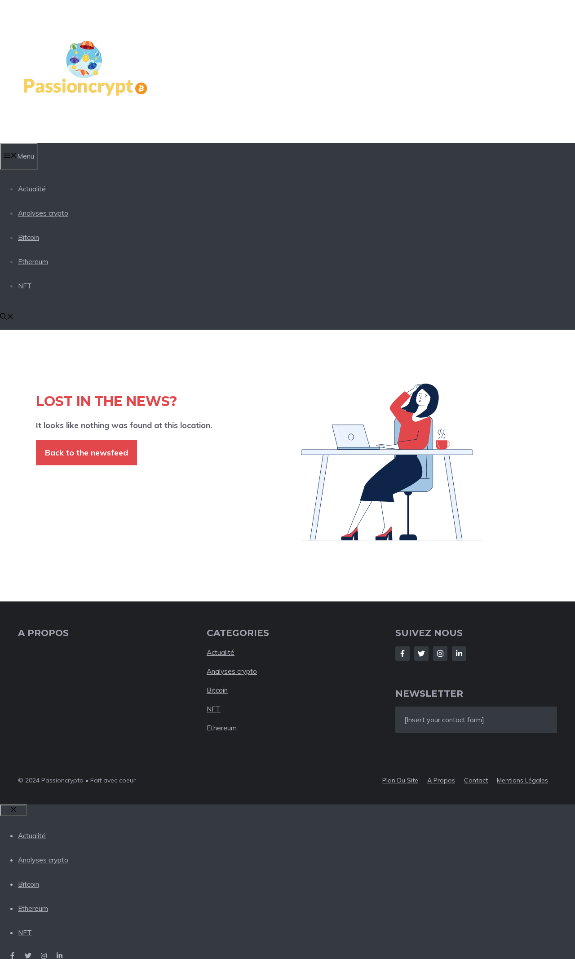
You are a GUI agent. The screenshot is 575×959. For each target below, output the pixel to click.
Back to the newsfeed (86, 452)
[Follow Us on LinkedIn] (459, 653)
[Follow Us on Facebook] (402, 653)
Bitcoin (28, 237)
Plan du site (400, 780)
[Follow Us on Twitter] (421, 653)
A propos (441, 780)
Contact (476, 780)
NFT (25, 286)
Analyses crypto (43, 213)
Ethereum (33, 261)
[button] (6, 317)
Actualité (32, 189)
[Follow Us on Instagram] (440, 653)
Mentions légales (522, 780)
